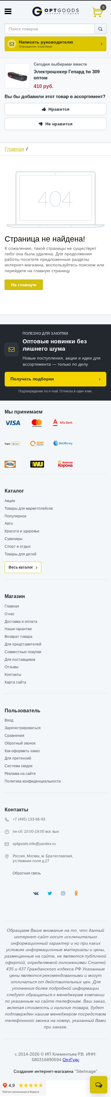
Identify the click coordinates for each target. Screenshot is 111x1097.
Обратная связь (27, 873)
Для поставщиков (20, 659)
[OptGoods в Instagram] (63, 893)
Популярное (16, 516)
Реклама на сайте (20, 773)
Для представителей (23, 644)
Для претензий (18, 758)
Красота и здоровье (22, 531)
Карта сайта (15, 682)
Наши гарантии (18, 629)
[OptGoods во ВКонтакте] (36, 893)
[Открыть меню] (8, 11)
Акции (10, 501)
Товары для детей (20, 554)
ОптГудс (71, 1059)
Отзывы (11, 667)
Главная (14, 149)
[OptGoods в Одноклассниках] (76, 893)
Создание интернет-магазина (43, 1071)
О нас (9, 614)
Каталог (14, 490)
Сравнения (14, 735)
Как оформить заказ (22, 751)
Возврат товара (18, 636)
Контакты (13, 674)
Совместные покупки (23, 652)
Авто (9, 523)
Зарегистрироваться (23, 728)
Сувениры (14, 539)
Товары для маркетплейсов (29, 508)
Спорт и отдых (18, 546)
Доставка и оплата (21, 621)
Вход (9, 720)
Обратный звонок (20, 743)
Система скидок (18, 766)
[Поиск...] (100, 29)
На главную (23, 284)
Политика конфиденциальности (33, 781)
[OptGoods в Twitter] (49, 893)
